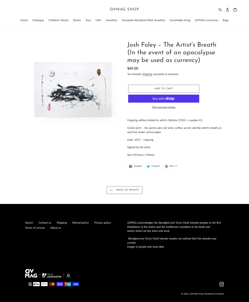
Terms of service (35, 227)
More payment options (164, 107)
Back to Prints (127, 190)
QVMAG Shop (124, 9)
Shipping (147, 74)
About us (55, 227)
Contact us (44, 222)
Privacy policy (102, 222)
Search (29, 222)
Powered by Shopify (214, 293)
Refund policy (80, 222)
